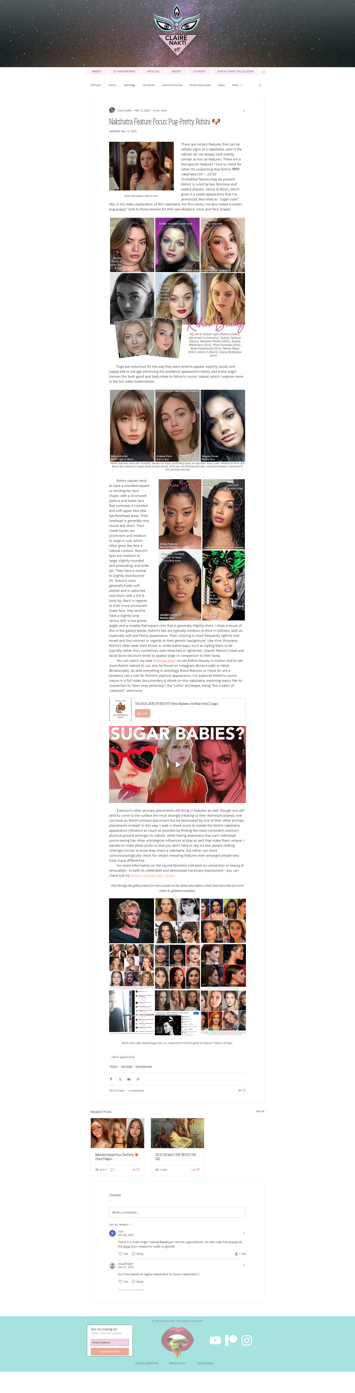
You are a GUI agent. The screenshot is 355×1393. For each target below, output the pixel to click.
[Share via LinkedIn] (129, 1079)
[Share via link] (138, 1079)
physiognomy (144, 1066)
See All (260, 1111)
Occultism (149, 85)
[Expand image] (177, 920)
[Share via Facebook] (111, 1079)
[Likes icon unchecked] (120, 1254)
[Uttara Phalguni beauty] (117, 1133)
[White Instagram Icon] (247, 1340)
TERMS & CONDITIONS (146, 1362)
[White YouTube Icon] (215, 1340)
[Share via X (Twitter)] (120, 1079)
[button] (199, 71)
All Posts (96, 85)
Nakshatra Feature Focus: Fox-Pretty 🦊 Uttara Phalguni (116, 1157)
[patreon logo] (231, 1340)
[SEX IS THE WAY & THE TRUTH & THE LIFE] (177, 1133)
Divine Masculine (200, 85)
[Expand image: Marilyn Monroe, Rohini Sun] (131, 920)
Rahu (221, 85)
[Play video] (177, 764)
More (235, 85)
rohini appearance (122, 1057)
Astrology (129, 85)
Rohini (114, 1066)
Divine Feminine (172, 85)
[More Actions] (243, 1233)
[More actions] (243, 110)
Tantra (112, 85)
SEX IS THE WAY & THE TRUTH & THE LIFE (175, 1157)
